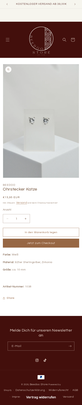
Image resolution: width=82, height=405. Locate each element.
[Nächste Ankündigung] (75, 4)
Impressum (19, 396)
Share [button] (10, 298)
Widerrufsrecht (59, 390)
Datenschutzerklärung (30, 390)
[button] (7, 40)
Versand (21, 202)
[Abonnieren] (70, 346)
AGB (75, 390)
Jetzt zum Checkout (41, 243)
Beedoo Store (39, 384)
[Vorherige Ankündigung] (7, 4)
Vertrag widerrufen (41, 397)
